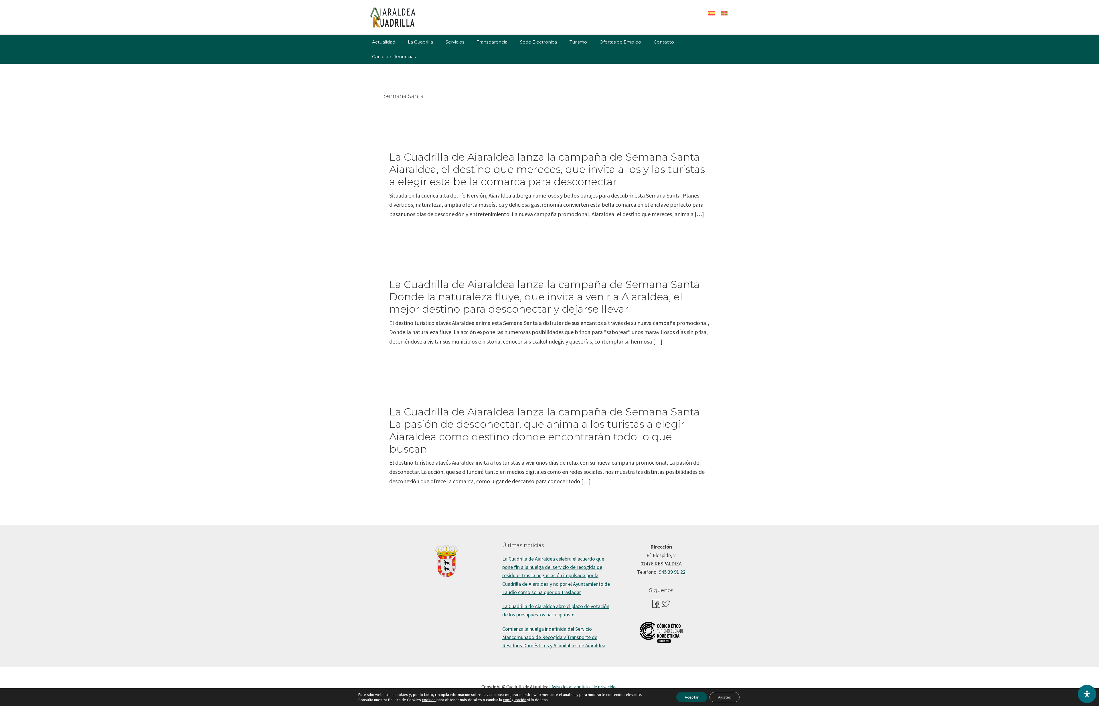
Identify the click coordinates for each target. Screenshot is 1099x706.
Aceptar (692, 697)
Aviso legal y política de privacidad (585, 686)
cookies (429, 699)
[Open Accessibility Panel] (1087, 694)
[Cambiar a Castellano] (711, 12)
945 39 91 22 (672, 572)
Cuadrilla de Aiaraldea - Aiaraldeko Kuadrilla (409, 17)
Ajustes (724, 697)
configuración (514, 699)
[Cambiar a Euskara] (724, 12)
